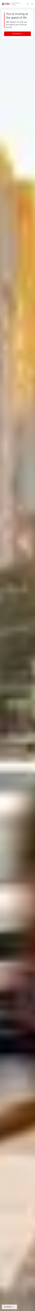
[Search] (27, 4)
